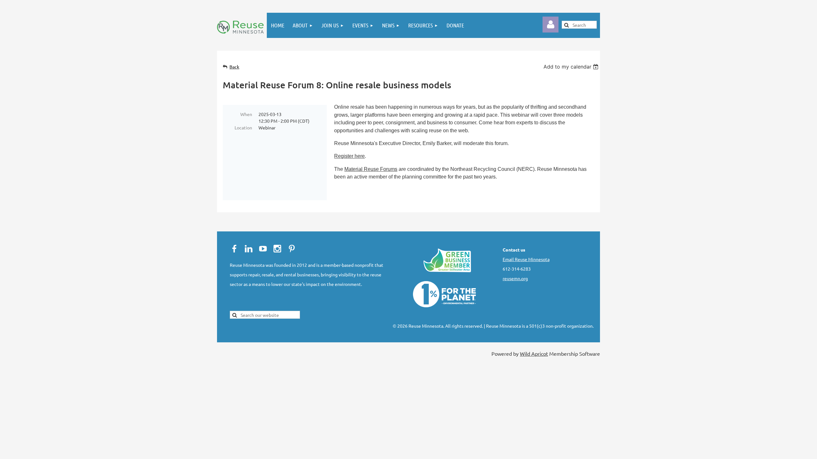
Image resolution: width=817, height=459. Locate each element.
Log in (550, 25)
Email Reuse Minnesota (526, 259)
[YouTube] (263, 248)
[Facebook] (234, 248)
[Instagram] (277, 248)
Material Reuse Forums (370, 169)
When (246, 114)
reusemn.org (515, 278)
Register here (349, 156)
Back (234, 67)
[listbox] (571, 66)
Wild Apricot (534, 353)
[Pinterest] (291, 248)
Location (243, 127)
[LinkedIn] (248, 248)
